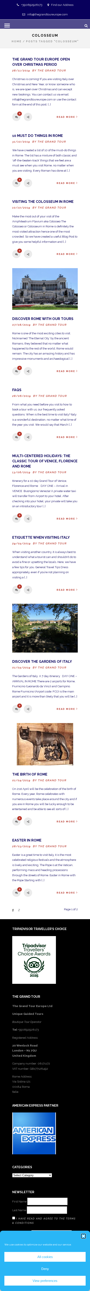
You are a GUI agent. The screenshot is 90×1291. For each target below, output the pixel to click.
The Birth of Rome (29, 774)
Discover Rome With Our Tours (42, 319)
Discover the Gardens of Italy (42, 661)
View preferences (45, 1281)
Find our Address (62, 5)
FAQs (16, 390)
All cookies (45, 1257)
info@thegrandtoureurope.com (47, 14)
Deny (45, 1269)
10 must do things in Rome (37, 136)
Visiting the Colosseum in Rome (43, 202)
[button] (83, 1236)
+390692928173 (31, 5)
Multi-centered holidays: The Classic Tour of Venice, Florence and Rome (45, 461)
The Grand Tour (52, 70)
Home (17, 41)
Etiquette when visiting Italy (41, 537)
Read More (66, 117)
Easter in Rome (27, 840)
